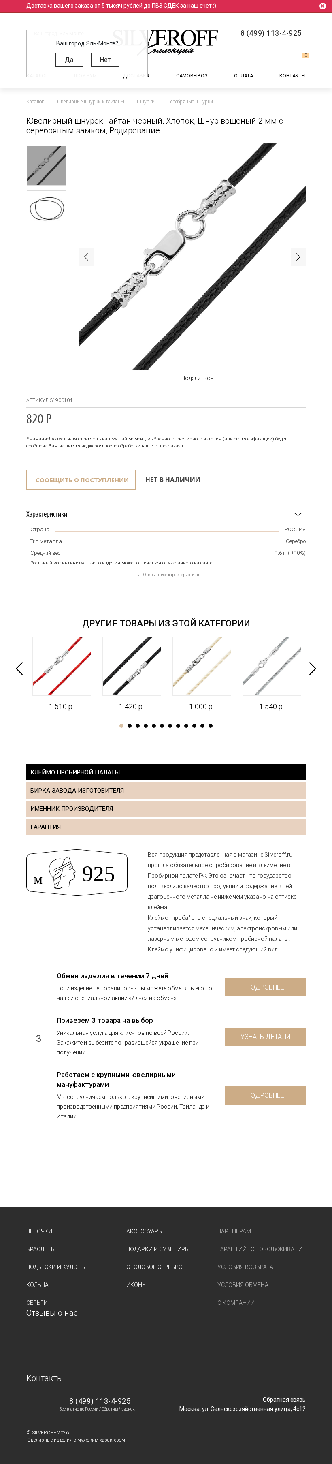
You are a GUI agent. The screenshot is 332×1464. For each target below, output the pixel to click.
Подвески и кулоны (56, 1267)
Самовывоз (192, 76)
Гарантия (45, 827)
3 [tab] (138, 726)
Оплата (243, 76)
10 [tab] (194, 726)
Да (69, 60)
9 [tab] (186, 726)
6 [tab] (162, 726)
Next (298, 257)
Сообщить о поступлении (82, 480)
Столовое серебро (154, 1267)
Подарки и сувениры (157, 1249)
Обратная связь (284, 1399)
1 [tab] (121, 726)
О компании (236, 1302)
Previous (86, 257)
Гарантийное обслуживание (261, 1249)
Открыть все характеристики (171, 575)
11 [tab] (202, 726)
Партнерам (234, 1231)
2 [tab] (130, 726)
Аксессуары (144, 1231)
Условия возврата (245, 1267)
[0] (299, 59)
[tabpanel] (61, 674)
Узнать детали (265, 1037)
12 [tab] (211, 726)
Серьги (37, 1302)
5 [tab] (154, 726)
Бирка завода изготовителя (77, 790)
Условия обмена (242, 1285)
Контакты (292, 76)
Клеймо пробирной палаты (75, 772)
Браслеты (40, 1249)
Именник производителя (71, 808)
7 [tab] (170, 726)
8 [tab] (178, 726)
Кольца (37, 1285)
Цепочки (39, 1231)
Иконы (136, 1285)
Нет (105, 60)
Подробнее (265, 987)
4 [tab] (146, 726)
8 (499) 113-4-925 (99, 1401)
